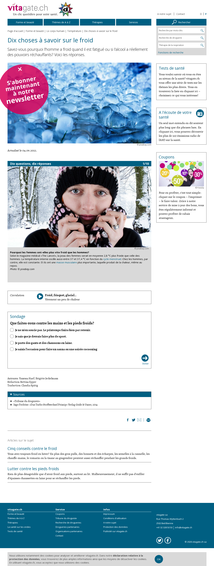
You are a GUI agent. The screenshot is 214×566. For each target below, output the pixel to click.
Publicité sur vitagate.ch (115, 531)
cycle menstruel (112, 259)
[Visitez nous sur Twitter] (159, 540)
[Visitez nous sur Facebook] (168, 540)
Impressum (109, 513)
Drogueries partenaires (67, 526)
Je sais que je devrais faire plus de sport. (41, 336)
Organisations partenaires (69, 531)
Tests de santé (15, 531)
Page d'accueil (15, 31)
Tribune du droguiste (66, 518)
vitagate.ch (15, 509)
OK (159, 559)
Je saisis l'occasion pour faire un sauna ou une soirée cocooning (56, 349)
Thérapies (13, 522)
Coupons (60, 513)
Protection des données (115, 526)
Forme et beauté (16, 513)
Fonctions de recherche (170, 52)
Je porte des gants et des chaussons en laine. (43, 343)
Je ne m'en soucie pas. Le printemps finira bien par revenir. (53, 330)
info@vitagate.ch (183, 527)
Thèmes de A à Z (16, 518)
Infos (106, 509)
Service (60, 509)
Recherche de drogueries (68, 522)
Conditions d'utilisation (114, 518)
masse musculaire (66, 262)
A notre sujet (164, 14)
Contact (180, 14)
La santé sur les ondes (19, 526)
